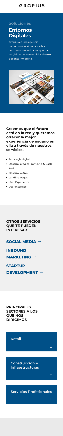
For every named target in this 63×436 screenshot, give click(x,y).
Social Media (21, 241)
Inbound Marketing (18, 253)
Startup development (22, 269)
